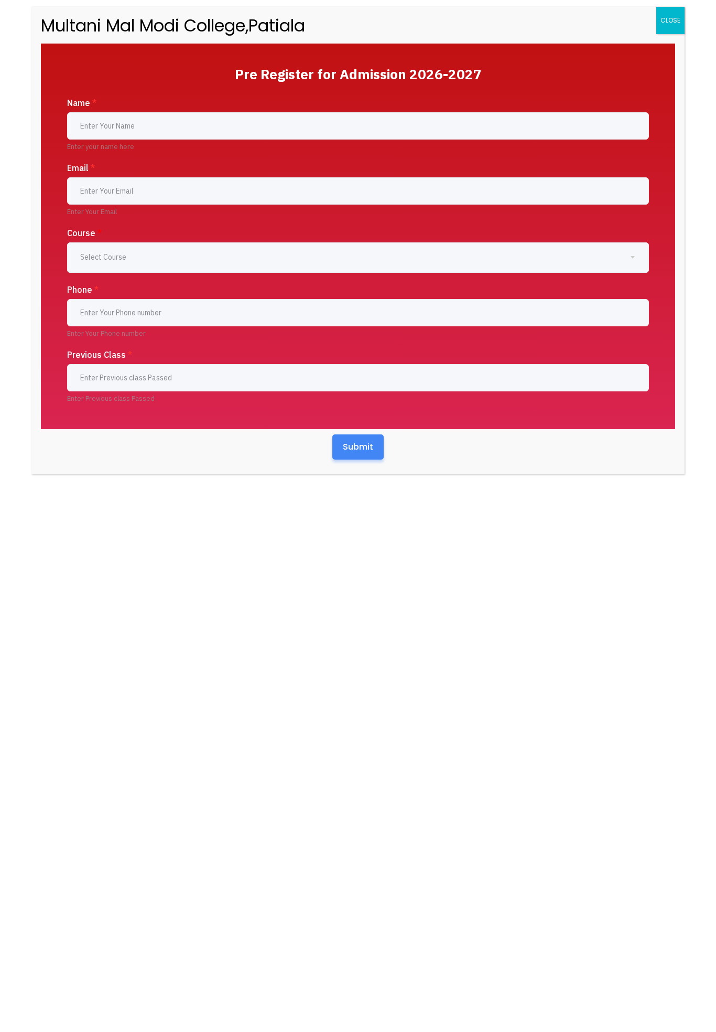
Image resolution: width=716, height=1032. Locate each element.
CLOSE (670, 20)
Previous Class (99, 354)
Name (81, 103)
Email (81, 168)
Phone (83, 289)
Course (84, 233)
